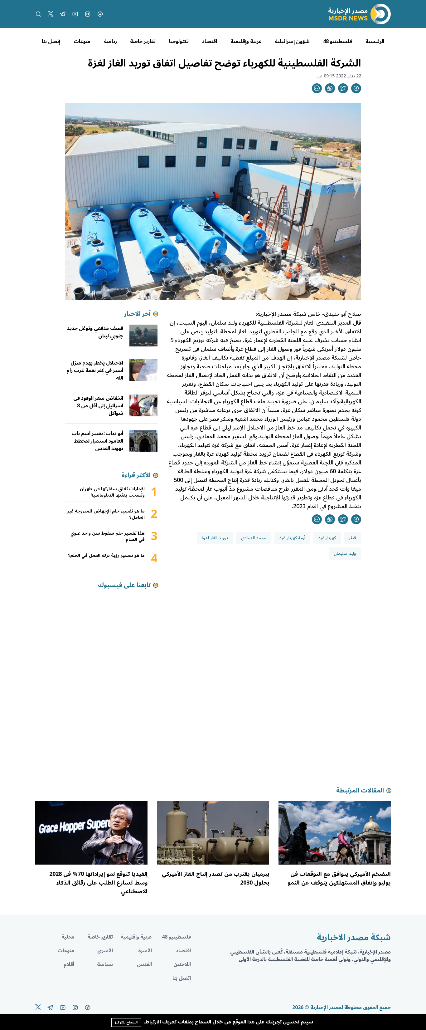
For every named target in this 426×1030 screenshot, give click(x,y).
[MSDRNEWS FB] (100, 14)
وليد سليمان (345, 553)
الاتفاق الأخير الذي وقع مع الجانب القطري (312, 331)
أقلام (69, 964)
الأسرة (145, 950)
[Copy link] (317, 88)
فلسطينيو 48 (337, 41)
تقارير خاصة (143, 41)
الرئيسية (374, 41)
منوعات (82, 41)
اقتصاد (209, 41)
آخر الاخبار (137, 314)
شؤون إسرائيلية (292, 41)
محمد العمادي (253, 537)
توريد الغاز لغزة (215, 537)
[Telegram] (63, 14)
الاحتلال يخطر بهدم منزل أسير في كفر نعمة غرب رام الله (94, 370)
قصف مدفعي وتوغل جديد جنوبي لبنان (95, 332)
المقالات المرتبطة (360, 790)
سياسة (105, 964)
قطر (352, 537)
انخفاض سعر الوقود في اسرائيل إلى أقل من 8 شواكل (98, 406)
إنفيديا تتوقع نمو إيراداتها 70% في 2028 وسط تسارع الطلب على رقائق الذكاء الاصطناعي (98, 882)
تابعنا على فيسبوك (124, 585)
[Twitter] (50, 14)
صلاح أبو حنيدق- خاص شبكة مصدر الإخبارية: (308, 314)
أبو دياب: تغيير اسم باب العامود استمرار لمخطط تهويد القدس (97, 441)
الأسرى (105, 950)
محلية (67, 937)
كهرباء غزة (327, 537)
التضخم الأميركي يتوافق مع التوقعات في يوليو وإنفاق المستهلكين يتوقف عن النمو (339, 878)
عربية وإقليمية (246, 41)
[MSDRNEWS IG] (88, 14)
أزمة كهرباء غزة (292, 537)
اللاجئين (182, 964)
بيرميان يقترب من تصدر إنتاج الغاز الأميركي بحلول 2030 (215, 878)
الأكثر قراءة (136, 475)
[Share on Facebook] (356, 88)
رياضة (110, 41)
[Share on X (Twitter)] (343, 88)
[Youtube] (75, 14)
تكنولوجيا (179, 41)
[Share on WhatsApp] (330, 88)
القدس (144, 964)
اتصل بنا (181, 978)
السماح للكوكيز (126, 1022)
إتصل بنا (51, 41)
